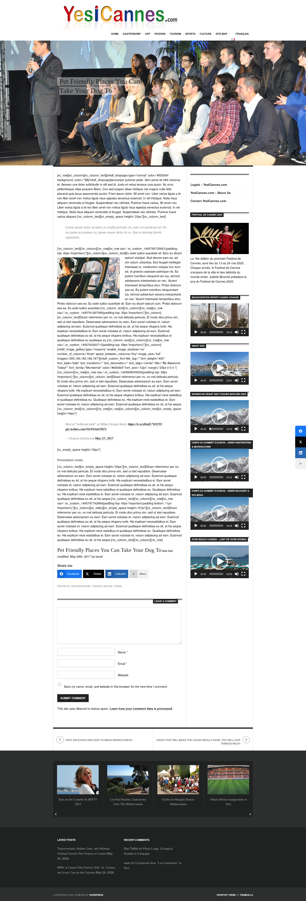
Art (147, 34)
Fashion (159, 34)
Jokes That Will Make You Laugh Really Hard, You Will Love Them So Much (198, 741)
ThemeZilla (246, 895)
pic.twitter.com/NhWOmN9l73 (86, 429)
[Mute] (237, 332)
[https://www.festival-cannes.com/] (219, 238)
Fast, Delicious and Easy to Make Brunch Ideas (99, 740)
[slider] (216, 332)
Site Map (221, 34)
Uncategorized (81, 586)
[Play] (196, 332)
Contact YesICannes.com (208, 201)
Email (122, 663)
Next (250, 814)
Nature (107, 586)
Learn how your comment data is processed (141, 708)
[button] (219, 320)
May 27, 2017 (104, 438)
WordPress (96, 895)
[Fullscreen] (243, 332)
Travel (118, 586)
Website (123, 675)
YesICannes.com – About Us (210, 193)
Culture (205, 34)
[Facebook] (300, 431)
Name (123, 652)
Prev (56, 814)
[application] (219, 319)
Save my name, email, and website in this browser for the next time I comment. (116, 686)
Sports (190, 34)
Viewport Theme (226, 895)
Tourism (175, 34)
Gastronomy (132, 34)
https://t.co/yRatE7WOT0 (145, 424)
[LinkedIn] (300, 452)
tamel (127, 863)
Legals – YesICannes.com (208, 184)
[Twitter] (300, 442)
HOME (115, 34)
